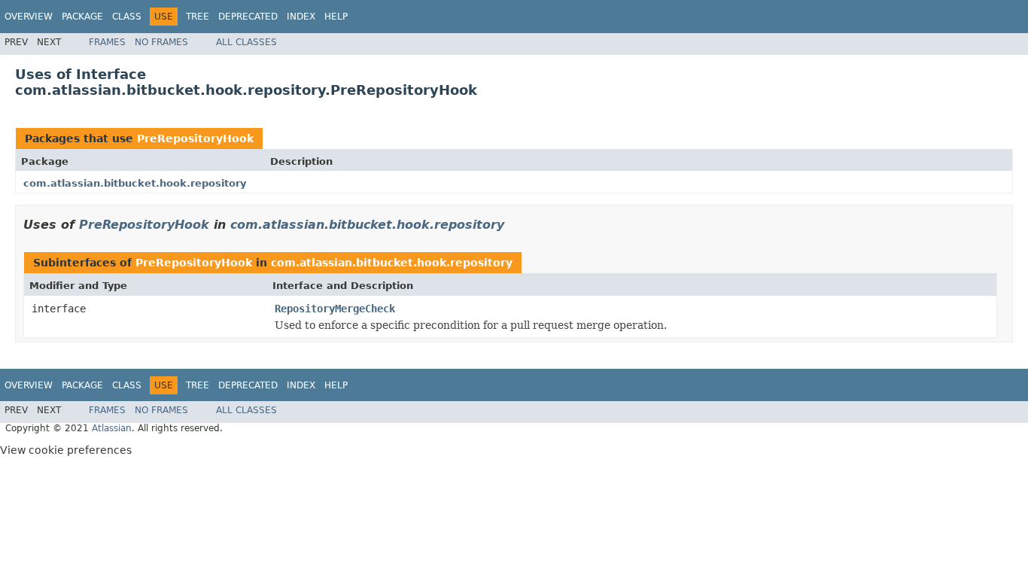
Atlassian (112, 428)
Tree (197, 16)
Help (336, 16)
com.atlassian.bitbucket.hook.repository (134, 183)
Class (126, 16)
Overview (29, 16)
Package (82, 16)
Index (301, 16)
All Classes (246, 42)
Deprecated (248, 16)
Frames (107, 42)
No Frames (161, 42)
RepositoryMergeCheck (335, 309)
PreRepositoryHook (195, 138)
